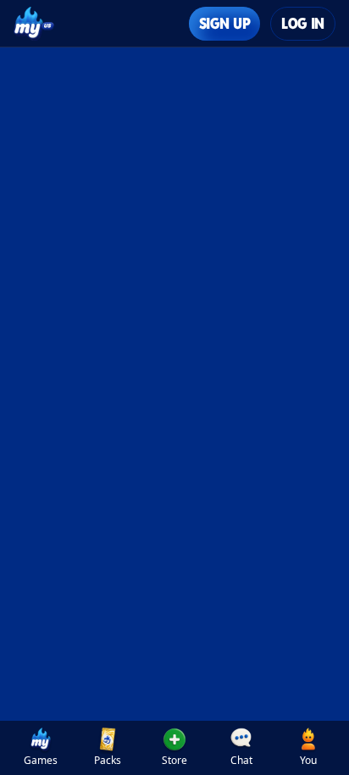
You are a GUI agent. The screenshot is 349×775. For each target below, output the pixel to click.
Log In (302, 23)
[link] (40, 748)
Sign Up (224, 23)
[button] (174, 748)
